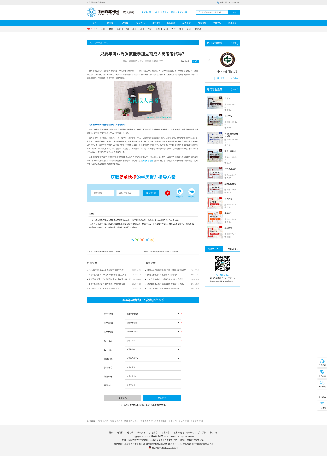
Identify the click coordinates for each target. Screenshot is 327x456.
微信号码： (109, 376)
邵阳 (150, 29)
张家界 (198, 29)
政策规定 (202, 23)
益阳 (166, 29)
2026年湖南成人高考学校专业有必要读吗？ (164, 289)
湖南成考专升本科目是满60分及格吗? (162, 275)
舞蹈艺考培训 (196, 421)
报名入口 (214, 433)
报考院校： (109, 314)
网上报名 (232, 23)
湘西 (189, 29)
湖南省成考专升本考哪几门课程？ (107, 252)
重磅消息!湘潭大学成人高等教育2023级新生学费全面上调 (111, 279)
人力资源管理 (230, 169)
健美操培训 (183, 421)
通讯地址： (109, 385)
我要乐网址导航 (131, 421)
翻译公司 (172, 421)
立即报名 (229, 78)
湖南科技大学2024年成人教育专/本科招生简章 (107, 284)
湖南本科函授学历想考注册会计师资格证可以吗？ (167, 270)
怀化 (181, 29)
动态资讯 (140, 23)
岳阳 (103, 29)
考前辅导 (183, 12)
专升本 (157, 12)
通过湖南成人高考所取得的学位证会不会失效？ (166, 284)
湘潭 (142, 29)
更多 (234, 43)
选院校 (110, 23)
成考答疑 (186, 23)
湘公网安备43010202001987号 (164, 448)
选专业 (125, 23)
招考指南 (156, 23)
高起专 (165, 12)
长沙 (96, 29)
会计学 (227, 99)
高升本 (174, 12)
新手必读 (147, 12)
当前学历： (109, 359)
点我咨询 (179, 197)
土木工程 (228, 116)
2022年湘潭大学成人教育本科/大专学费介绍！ (107, 270)
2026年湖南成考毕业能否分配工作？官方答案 (165, 279)
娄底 (173, 29)
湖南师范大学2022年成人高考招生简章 (104, 289)
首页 (94, 23)
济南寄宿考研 (146, 421)
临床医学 (228, 213)
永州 (158, 29)
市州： (90, 29)
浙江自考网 (103, 421)
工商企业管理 (230, 184)
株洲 (127, 29)
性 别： (108, 350)
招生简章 (171, 23)
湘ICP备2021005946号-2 (202, 444)
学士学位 (217, 23)
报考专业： (109, 332)
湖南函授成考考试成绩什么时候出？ (164, 252)
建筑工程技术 (230, 151)
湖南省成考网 (116, 421)
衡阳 (119, 29)
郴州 (134, 29)
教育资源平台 (160, 421)
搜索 (234, 13)
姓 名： (108, 341)
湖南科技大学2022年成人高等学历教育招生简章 (107, 275)
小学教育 (228, 199)
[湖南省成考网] (111, 16)
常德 (111, 29)
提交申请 (151, 193)
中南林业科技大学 (222, 71)
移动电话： (109, 368)
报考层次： (109, 323)
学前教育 (228, 228)
